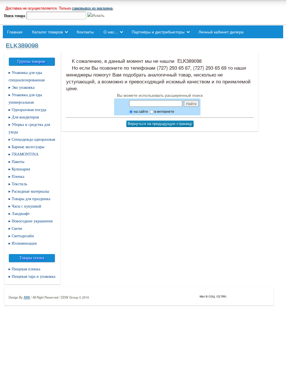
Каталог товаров (47, 32)
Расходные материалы (30, 191)
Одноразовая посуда (29, 110)
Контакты (85, 32)
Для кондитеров (25, 117)
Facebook (232, 296)
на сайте (140, 111)
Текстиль (19, 184)
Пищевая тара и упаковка (33, 276)
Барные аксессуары (28, 147)
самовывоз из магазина (92, 8)
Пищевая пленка (26, 269)
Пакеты (18, 162)
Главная (15, 32)
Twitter (240, 296)
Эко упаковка (23, 87)
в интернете (163, 111)
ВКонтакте (248, 296)
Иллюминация (24, 243)
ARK (27, 297)
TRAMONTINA (25, 154)
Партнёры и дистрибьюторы (158, 32)
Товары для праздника (31, 199)
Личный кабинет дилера (221, 32)
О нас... (111, 32)
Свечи (17, 228)
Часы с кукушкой (26, 206)
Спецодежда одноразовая (33, 139)
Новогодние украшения (32, 221)
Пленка (18, 176)
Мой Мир (264, 296)
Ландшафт (21, 214)
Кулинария (21, 169)
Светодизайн (23, 236)
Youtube (256, 296)
